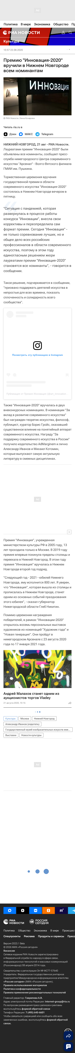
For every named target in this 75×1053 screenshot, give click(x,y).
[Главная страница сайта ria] (21, 32)
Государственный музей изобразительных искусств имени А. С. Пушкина (39, 729)
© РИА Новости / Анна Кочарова (19, 118)
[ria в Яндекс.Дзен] (22, 910)
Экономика (40, 930)
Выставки (10, 735)
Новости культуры (31, 735)
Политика (9, 930)
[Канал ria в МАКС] (9, 910)
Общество (24, 930)
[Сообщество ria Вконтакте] (35, 910)
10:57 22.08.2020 (13, 50)
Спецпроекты (11, 936)
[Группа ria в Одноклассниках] (48, 910)
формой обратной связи (36, 1008)
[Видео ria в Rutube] (61, 910)
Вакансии (9, 950)
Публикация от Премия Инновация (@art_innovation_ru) (38, 393)
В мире (54, 930)
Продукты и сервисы (51, 936)
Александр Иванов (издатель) (22, 724)
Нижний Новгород (44, 718)
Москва (24, 718)
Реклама (29, 936)
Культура (10, 718)
